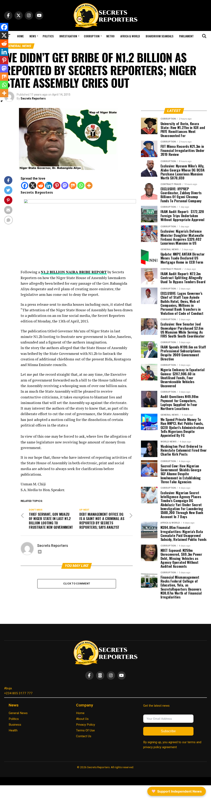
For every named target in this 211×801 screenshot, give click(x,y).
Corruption (92, 36)
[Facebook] (24, 185)
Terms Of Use (85, 730)
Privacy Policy (85, 724)
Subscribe (168, 731)
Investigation (68, 36)
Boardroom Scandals (159, 36)
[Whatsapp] (80, 185)
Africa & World (130, 36)
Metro (110, 36)
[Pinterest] (56, 185)
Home (20, 36)
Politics (48, 36)
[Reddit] (40, 185)
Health (13, 730)
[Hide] (1, 101)
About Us (82, 719)
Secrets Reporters (33, 98)
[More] (89, 185)
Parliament (186, 36)
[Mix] (72, 185)
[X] (32, 185)
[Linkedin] (48, 185)
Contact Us (83, 736)
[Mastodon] (64, 185)
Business (15, 724)
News (32, 36)
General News (18, 713)
